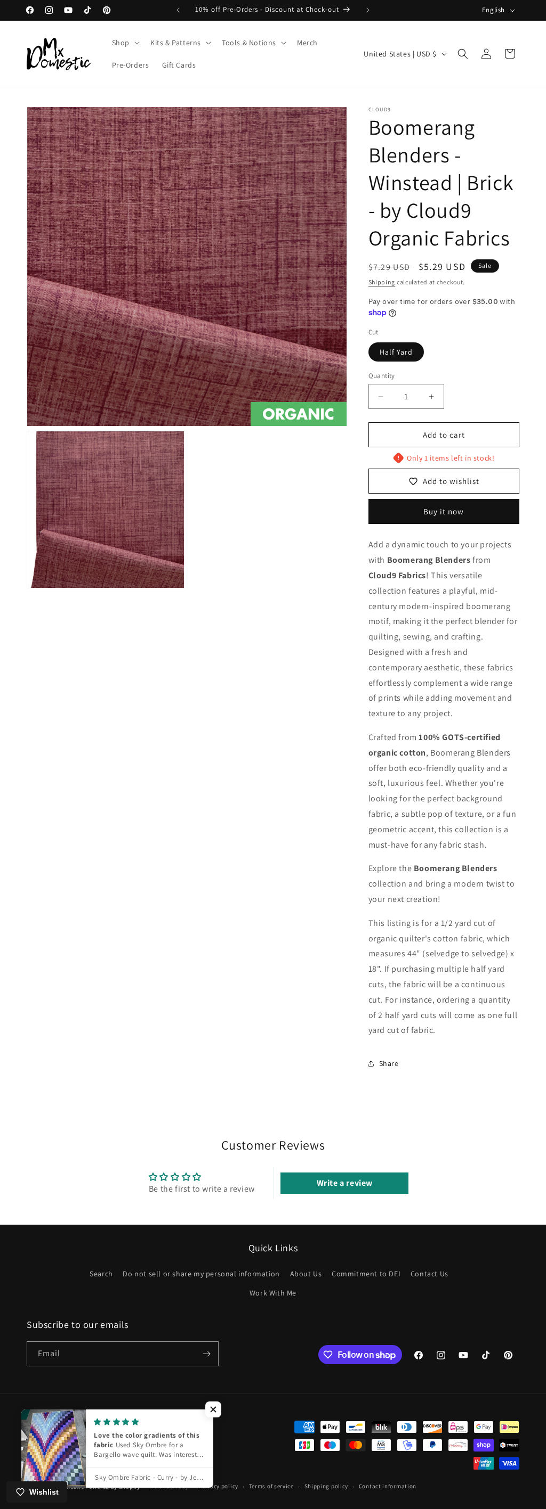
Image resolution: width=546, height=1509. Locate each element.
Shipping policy (326, 1486)
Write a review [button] (345, 1182)
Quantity (381, 375)
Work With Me (273, 1293)
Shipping (382, 282)
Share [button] (389, 1063)
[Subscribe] (206, 1353)
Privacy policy (218, 1486)
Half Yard (396, 352)
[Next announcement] (368, 10)
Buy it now (443, 511)
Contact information (387, 1486)
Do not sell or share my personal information (201, 1273)
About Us (306, 1273)
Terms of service (271, 1486)
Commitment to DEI (366, 1273)
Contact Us (429, 1273)
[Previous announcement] (178, 10)
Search (101, 1273)
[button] (125, 42)
